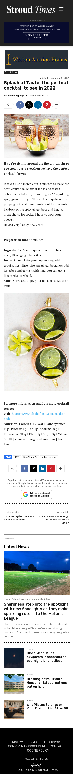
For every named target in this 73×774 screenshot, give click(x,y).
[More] (56, 105)
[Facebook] (20, 105)
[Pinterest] (47, 105)
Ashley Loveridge (21, 599)
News (7, 599)
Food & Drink (11, 72)
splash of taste (49, 457)
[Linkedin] (38, 105)
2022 (17, 457)
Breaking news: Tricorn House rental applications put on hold (47, 682)
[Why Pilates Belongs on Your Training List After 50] (14, 709)
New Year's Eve (30, 457)
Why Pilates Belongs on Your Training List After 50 (47, 706)
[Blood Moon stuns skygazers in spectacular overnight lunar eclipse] (14, 658)
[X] (29, 105)
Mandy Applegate (17, 96)
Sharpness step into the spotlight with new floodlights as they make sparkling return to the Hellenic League (36, 611)
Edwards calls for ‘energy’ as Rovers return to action (53, 519)
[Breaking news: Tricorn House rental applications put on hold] (14, 684)
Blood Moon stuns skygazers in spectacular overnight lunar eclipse (46, 656)
